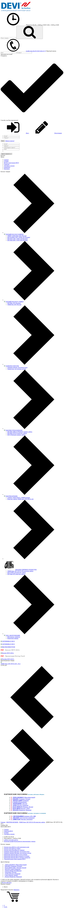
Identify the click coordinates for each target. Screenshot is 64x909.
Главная (6, 159)
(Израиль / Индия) (22, 807)
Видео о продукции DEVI (11, 162)
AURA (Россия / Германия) (12, 873)
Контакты (7, 168)
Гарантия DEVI (8, 831)
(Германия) (20, 800)
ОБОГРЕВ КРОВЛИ (12, 822)
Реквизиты (7, 167)
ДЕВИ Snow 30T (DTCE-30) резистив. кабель (32, 822)
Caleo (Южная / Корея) (11, 875)
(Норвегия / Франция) (21, 810)
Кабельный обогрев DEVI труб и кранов (15, 854)
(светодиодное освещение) (23, 818)
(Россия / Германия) (19, 805)
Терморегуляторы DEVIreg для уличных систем (17, 853)
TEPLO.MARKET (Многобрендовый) (16, 864)
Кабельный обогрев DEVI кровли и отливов (16, 856)
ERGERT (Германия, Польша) (13, 866)
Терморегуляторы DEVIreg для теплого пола (16, 851)
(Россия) (19, 803)
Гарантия (6, 164)
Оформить (16, 889)
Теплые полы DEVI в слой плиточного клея (16, 847)
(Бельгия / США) (20, 808)
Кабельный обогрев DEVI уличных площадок (17, 857)
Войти (2, 141)
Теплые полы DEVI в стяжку (12, 848)
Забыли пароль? (9, 141)
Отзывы (6, 161)
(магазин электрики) (22, 819)
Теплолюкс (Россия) (10, 872)
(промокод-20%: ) (23, 816)
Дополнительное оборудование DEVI (14, 859)
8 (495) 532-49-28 (31, 51)
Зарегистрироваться (6, 153)
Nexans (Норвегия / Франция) (13, 876)
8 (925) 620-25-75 (41, 51)
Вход (27, 133)
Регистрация (58, 133)
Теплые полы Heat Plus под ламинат (14, 850)
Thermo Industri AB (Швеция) (13, 870)
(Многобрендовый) (23, 797)
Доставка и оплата (9, 165)
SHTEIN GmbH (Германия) (12, 869)
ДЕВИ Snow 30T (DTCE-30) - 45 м (10, 663)
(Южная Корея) (19, 802)
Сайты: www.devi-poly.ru (11, 840)
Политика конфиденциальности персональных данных (19, 841)
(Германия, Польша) (20, 799)
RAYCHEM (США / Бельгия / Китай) (15, 867)
